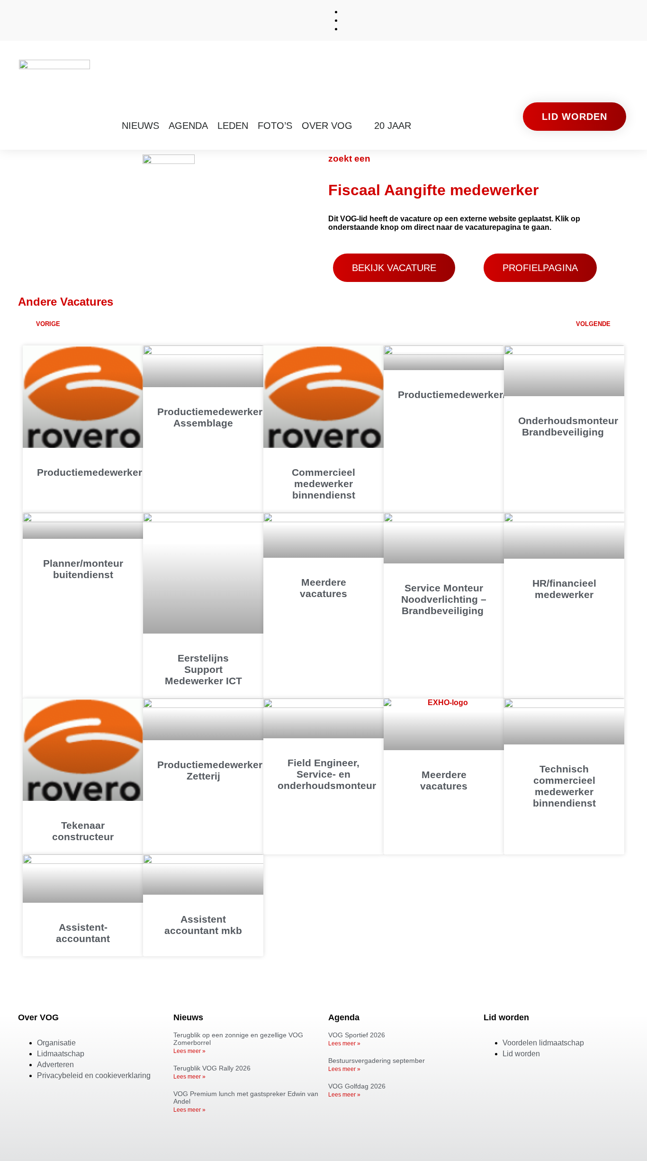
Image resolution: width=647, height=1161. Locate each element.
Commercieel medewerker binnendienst (323, 483)
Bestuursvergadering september (376, 1060)
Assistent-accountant (83, 933)
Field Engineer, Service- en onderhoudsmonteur (327, 774)
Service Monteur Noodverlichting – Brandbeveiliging (443, 599)
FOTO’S (275, 125)
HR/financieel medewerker (564, 589)
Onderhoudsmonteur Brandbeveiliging (568, 426)
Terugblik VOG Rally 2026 (212, 1068)
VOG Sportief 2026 (356, 1035)
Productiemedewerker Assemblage (209, 417)
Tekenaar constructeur (83, 831)
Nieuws (140, 125)
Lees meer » (189, 1051)
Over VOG (327, 125)
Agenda (188, 125)
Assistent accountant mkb (203, 925)
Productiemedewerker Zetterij (209, 770)
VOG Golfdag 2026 (357, 1086)
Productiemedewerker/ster (461, 394)
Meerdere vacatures (323, 588)
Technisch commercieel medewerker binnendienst (564, 785)
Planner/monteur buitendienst (83, 569)
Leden (232, 125)
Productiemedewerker (89, 472)
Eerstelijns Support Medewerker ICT (203, 669)
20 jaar (392, 125)
